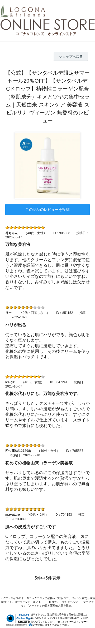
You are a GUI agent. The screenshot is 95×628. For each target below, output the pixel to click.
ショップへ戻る (71, 57)
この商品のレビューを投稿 (47, 209)
